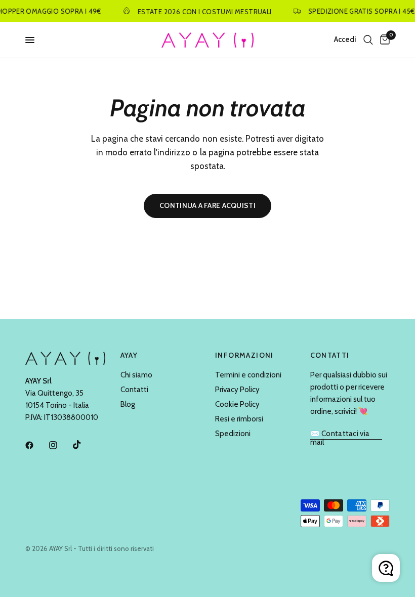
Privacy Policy (237, 389)
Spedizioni (233, 433)
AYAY (129, 355)
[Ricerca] (368, 40)
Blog (127, 404)
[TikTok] (84, 445)
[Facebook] (36, 445)
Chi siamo (136, 374)
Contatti (134, 389)
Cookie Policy (237, 404)
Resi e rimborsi (239, 418)
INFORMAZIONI (244, 355)
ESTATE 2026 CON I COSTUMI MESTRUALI (202, 11)
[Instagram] (60, 445)
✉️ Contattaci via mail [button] (340, 434)
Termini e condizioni (248, 374)
